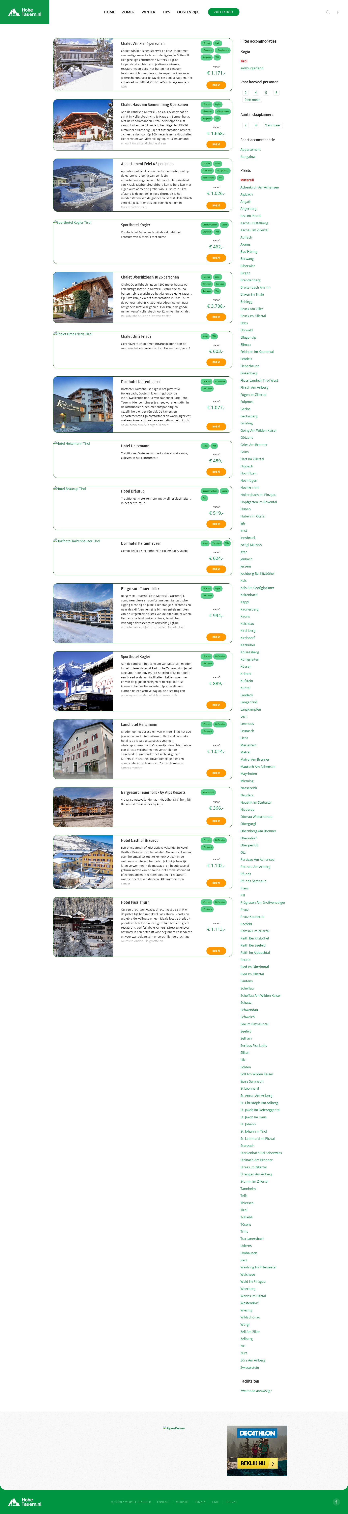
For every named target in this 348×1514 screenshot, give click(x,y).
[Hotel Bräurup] (69, 488)
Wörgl (245, 1324)
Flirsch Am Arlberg (254, 387)
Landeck (246, 695)
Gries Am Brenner (254, 445)
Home (109, 12)
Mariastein (248, 745)
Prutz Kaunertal (252, 917)
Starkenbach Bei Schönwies (261, 1153)
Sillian (244, 1052)
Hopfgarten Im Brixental (258, 502)
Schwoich (247, 1017)
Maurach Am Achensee (257, 766)
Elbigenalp (248, 337)
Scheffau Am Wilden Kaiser (260, 995)
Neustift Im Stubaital (255, 802)
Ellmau (245, 344)
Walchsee (247, 1274)
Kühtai (245, 688)
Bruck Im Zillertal (253, 316)
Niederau (247, 809)
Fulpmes (246, 401)
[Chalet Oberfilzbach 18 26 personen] (83, 297)
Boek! (216, 85)
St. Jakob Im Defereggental (260, 1110)
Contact (163, 1502)
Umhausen (248, 1253)
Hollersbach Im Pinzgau (258, 495)
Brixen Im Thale (252, 294)
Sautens (246, 981)
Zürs (243, 1353)
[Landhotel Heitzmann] (83, 749)
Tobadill (246, 1217)
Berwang (247, 258)
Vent (244, 1260)
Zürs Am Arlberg (252, 1360)
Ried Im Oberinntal (254, 967)
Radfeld (246, 924)
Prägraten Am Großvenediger (262, 902)
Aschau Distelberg (254, 223)
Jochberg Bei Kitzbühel (257, 573)
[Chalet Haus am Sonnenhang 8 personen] (83, 124)
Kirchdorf (247, 638)
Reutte (245, 960)
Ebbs (244, 323)
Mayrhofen (248, 773)
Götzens (246, 437)
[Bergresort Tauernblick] (83, 613)
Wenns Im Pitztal (253, 1296)
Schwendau (249, 1010)
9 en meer (252, 99)
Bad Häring (248, 251)
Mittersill (247, 180)
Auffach (246, 237)
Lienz (244, 738)
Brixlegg (246, 301)
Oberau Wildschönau (256, 816)
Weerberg (248, 1289)
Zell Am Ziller (250, 1332)
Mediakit (182, 1502)
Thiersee (247, 1203)
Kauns (245, 616)
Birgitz (245, 273)
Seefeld (246, 1031)
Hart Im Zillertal (252, 459)
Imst (243, 530)
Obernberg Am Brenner (258, 831)
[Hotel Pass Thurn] (83, 926)
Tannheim (248, 1188)
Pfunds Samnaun (253, 881)
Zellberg (246, 1339)
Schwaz (246, 1002)
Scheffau (247, 988)
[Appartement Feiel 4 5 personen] (83, 185)
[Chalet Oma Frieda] (72, 334)
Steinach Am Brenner (256, 1160)
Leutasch (247, 731)
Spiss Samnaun (252, 1081)
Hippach (246, 466)
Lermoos (247, 723)
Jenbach (246, 559)
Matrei (245, 752)
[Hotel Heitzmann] (71, 443)
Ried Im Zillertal (252, 974)
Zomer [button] (128, 12)
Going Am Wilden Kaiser (258, 430)
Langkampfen (250, 709)
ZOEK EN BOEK (223, 11)
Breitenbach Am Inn (255, 287)
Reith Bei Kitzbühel (254, 938)
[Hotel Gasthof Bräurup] (83, 861)
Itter (243, 552)
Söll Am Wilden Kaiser (256, 1074)
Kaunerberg (249, 609)
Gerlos (245, 409)
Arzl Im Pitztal (250, 216)
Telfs (244, 1195)
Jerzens (246, 566)
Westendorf (249, 1303)
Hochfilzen (248, 473)
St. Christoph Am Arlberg (259, 1103)
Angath (245, 201)
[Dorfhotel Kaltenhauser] (83, 404)
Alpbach (246, 194)
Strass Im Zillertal (253, 1167)
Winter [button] (148, 12)
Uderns (246, 1246)
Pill (242, 895)
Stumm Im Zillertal (254, 1181)
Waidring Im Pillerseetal (258, 1267)
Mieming (247, 781)
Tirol (243, 61)
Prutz (244, 910)
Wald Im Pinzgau (253, 1281)
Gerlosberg (249, 416)
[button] (328, 12)
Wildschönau (250, 1317)
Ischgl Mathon (251, 545)
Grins (244, 452)
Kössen (246, 666)
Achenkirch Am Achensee (259, 187)
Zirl (242, 1346)
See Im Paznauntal (254, 1024)
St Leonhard (249, 1088)
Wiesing (246, 1310)
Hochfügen (248, 480)
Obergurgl (248, 824)
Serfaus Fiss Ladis (253, 1045)
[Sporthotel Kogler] (72, 222)
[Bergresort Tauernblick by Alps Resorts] (83, 806)
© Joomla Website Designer (131, 1502)
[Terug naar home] (24, 12)
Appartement (250, 149)
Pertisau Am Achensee (257, 859)
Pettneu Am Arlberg (255, 867)
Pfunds (245, 874)
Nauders (247, 795)
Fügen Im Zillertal (253, 394)
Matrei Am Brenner (254, 759)
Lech (244, 716)
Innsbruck (248, 538)
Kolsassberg (249, 652)
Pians (244, 888)
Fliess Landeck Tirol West (259, 380)
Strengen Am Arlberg (256, 1174)
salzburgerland (251, 68)
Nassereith (248, 788)
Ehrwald (246, 330)
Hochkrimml (249, 487)
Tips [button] (166, 12)
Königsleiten (249, 659)
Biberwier (247, 266)
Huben (245, 509)
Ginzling (246, 423)
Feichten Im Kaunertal (257, 351)
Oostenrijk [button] (187, 12)
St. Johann (248, 1124)
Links (216, 1502)
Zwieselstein (249, 1367)
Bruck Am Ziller (251, 309)
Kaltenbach (249, 595)
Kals (243, 580)
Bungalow (247, 157)
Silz (242, 1060)
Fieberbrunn (249, 366)
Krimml (246, 673)
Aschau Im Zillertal (254, 230)
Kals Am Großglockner (257, 588)
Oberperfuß (249, 845)
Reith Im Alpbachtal (255, 952)
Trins (244, 1231)
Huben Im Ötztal (252, 516)
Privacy (200, 1502)
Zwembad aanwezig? (256, 1391)
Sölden (245, 1067)
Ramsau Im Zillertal (254, 931)
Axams (245, 244)
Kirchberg (247, 630)
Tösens (245, 1224)
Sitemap (231, 1502)
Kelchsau (247, 623)
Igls (242, 523)
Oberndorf (248, 838)
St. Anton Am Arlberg (256, 1095)
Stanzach (247, 1145)
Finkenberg (248, 373)
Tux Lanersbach (252, 1238)
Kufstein (246, 681)
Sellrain (246, 1038)
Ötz (243, 852)
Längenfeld (248, 702)
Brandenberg (250, 280)
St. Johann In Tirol (253, 1131)
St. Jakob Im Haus (253, 1117)
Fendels (246, 359)
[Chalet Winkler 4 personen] (83, 64)
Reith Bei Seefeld (253, 945)
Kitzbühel (247, 645)
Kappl (244, 602)
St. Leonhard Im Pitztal (257, 1138)
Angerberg (248, 208)
